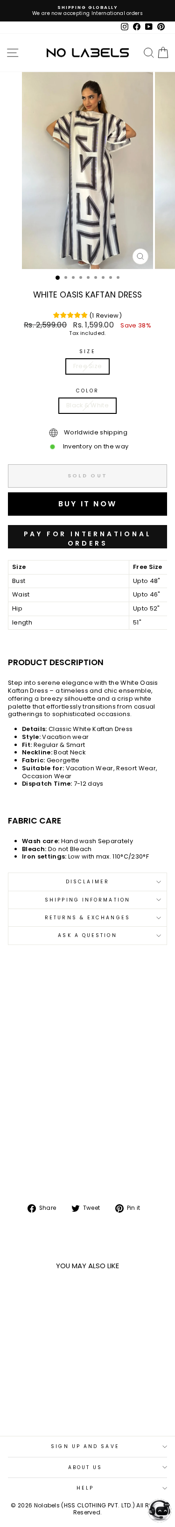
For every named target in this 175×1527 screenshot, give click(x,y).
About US (85, 1467)
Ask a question (87, 935)
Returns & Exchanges (87, 917)
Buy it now (87, 536)
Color (87, 391)
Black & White (87, 405)
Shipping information (87, 899)
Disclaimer (87, 881)
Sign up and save (85, 1446)
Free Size (87, 366)
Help (85, 1487)
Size (87, 351)
